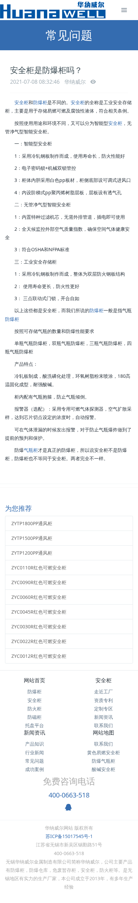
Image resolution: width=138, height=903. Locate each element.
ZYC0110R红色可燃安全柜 (38, 567)
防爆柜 (40, 102)
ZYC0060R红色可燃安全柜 (38, 597)
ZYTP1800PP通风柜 (31, 523)
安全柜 (21, 102)
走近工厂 (103, 691)
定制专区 (103, 708)
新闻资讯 (103, 717)
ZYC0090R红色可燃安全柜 (38, 582)
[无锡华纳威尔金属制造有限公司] (53, 10)
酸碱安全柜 (103, 769)
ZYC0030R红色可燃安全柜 (38, 626)
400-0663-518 (69, 795)
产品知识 (34, 744)
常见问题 (34, 761)
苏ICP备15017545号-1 (69, 836)
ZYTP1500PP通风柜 (31, 538)
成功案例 (34, 769)
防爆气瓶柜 (103, 761)
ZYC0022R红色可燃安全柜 (38, 641)
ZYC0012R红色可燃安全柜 (38, 656)
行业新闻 (34, 752)
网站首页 (34, 680)
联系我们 (103, 725)
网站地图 (103, 732)
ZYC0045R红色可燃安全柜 (38, 612)
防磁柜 (34, 717)
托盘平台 (34, 725)
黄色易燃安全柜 (103, 752)
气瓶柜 (31, 450)
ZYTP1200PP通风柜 (31, 553)
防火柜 (34, 708)
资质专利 (103, 700)
